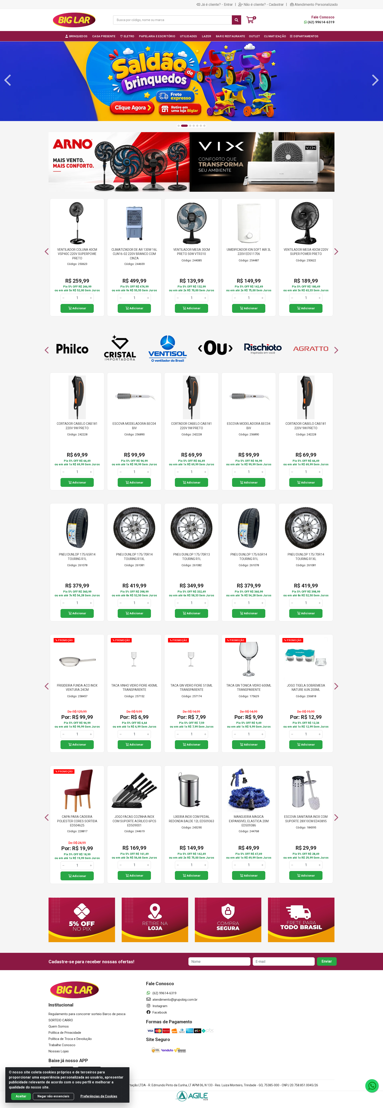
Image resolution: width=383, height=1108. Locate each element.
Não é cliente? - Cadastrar (264, 4)
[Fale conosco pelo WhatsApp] (372, 1085)
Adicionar (79, 308)
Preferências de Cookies (98, 1096)
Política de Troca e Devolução (70, 1039)
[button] (179, 126)
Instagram (159, 1006)
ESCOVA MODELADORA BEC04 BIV (134, 426)
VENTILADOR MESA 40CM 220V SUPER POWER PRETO (306, 252)
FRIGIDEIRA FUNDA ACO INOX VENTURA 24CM (77, 688)
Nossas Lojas (59, 1051)
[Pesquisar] (236, 20)
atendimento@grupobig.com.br (174, 1000)
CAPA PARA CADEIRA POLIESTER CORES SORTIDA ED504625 (77, 821)
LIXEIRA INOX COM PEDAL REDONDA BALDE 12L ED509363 (191, 819)
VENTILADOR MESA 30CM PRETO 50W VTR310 (191, 252)
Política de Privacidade (65, 1033)
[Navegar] (7, 80)
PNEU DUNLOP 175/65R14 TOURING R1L (77, 557)
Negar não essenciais (53, 1096)
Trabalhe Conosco (62, 1045)
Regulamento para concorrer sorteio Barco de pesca (87, 1014)
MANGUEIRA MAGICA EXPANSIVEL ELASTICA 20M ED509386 (249, 821)
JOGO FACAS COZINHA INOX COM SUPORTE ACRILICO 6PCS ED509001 (134, 821)
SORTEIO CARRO (61, 1020)
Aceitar (21, 1096)
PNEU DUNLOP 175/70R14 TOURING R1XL (134, 557)
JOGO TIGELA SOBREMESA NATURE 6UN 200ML (306, 688)
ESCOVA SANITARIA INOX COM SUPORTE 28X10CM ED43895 (306, 819)
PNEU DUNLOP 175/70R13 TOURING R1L (191, 557)
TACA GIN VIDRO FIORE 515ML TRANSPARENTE (191, 688)
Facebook (159, 1012)
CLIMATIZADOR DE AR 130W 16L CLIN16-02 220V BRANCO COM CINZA (134, 254)
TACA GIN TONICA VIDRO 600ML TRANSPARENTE (248, 688)
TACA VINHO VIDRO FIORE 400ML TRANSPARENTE (134, 688)
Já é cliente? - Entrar (217, 4)
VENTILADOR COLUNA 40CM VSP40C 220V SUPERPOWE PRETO (77, 254)
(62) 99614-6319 (321, 22)
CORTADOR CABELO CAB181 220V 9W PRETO (77, 426)
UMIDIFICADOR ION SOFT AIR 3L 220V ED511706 (249, 252)
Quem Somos (59, 1026)
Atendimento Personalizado (316, 4)
